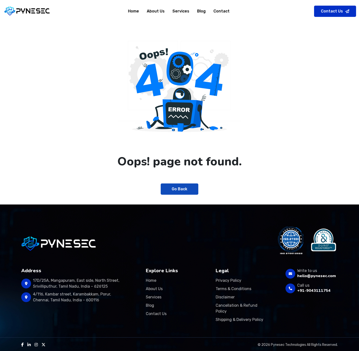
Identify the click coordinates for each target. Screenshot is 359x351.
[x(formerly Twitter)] (43, 344)
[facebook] (22, 344)
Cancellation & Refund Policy (236, 308)
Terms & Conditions (233, 288)
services (180, 11)
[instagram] (36, 344)
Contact (221, 11)
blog (201, 11)
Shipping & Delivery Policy (239, 319)
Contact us (156, 313)
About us (154, 288)
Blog (150, 305)
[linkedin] (29, 344)
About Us (156, 11)
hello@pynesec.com (316, 276)
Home (133, 11)
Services (153, 297)
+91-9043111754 (314, 290)
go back (179, 189)
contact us (332, 11)
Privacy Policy (228, 280)
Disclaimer (225, 297)
